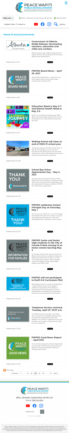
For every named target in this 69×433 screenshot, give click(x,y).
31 (28, 373)
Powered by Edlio (34, 416)
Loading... (62, 24)
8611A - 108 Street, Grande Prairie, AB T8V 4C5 (36, 18)
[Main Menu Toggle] (66, 3)
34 (39, 373)
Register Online (9, 24)
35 (43, 373)
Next (55, 373)
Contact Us (21, 24)
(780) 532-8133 (61, 18)
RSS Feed (9, 370)
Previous (15, 373)
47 (51, 373)
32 (31, 373)
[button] (8, 18)
